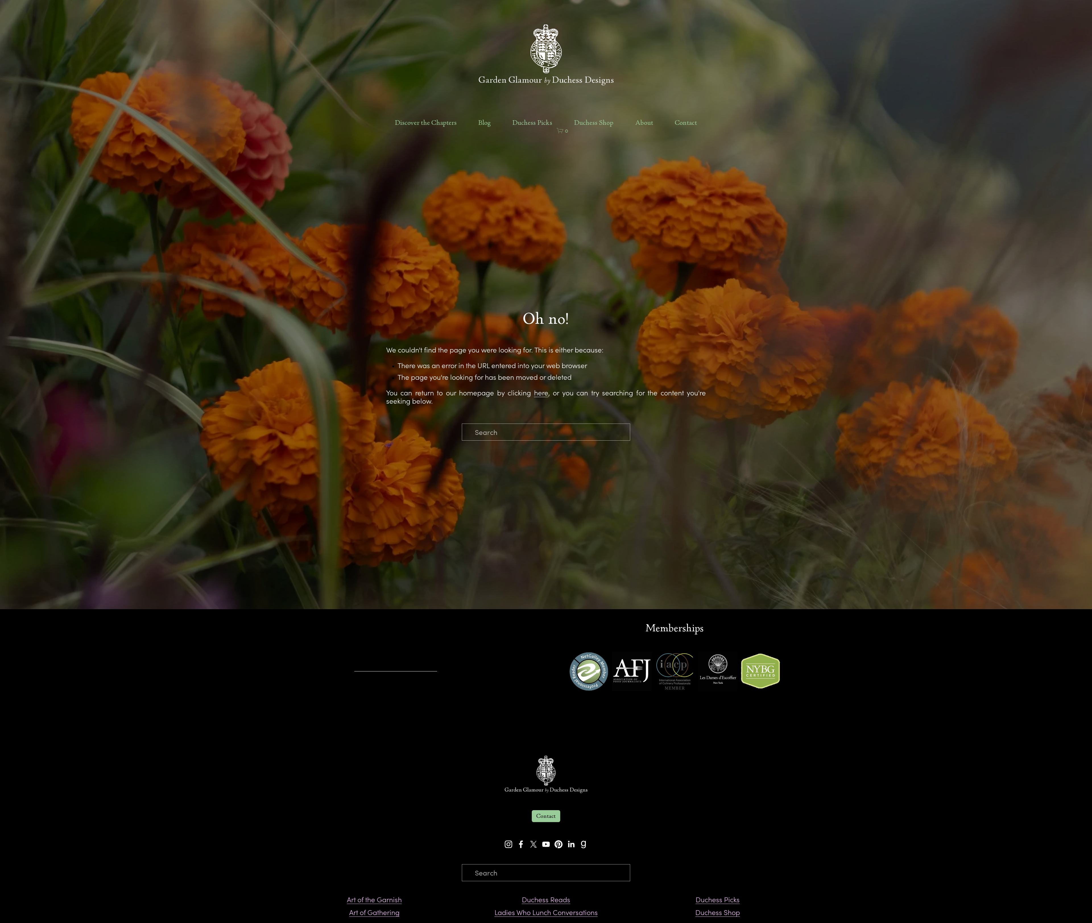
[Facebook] (521, 844)
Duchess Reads (546, 899)
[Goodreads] (584, 844)
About (644, 123)
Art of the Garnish (374, 899)
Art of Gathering (374, 912)
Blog (484, 123)
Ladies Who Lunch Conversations (546, 912)
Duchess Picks (532, 123)
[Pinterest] (558, 844)
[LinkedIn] (571, 844)
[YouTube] (546, 844)
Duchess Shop (593, 123)
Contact (686, 123)
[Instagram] (508, 844)
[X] (533, 844)
